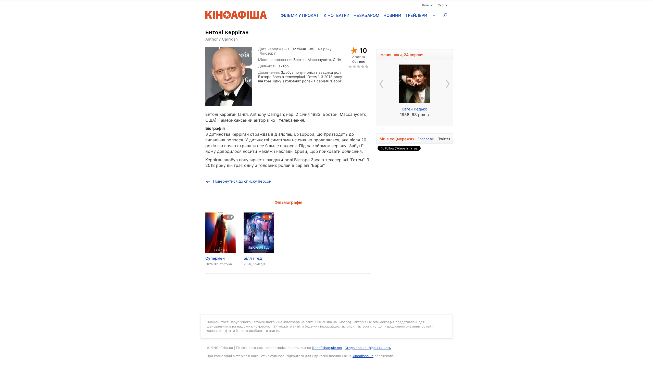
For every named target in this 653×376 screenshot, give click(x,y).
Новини (392, 15)
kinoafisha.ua (363, 356)
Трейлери (416, 15)
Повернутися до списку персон (242, 181)
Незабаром (366, 15)
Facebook (426, 139)
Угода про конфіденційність (368, 348)
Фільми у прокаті (300, 15)
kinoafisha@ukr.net (327, 348)
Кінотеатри (336, 15)
